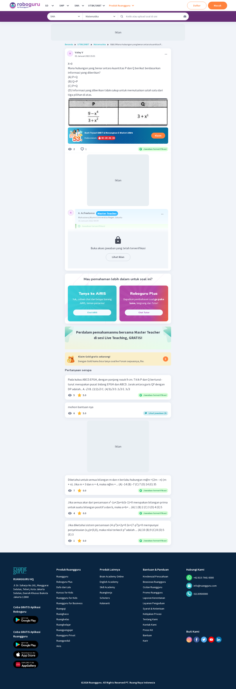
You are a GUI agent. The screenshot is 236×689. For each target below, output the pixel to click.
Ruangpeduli (63, 640)
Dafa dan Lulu (63, 587)
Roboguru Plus (64, 581)
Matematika (100, 44)
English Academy (109, 581)
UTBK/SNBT (95, 5)
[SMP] (68, 5)
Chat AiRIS (92, 312)
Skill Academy (107, 587)
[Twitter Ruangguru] (204, 640)
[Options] (166, 54)
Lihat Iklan (118, 257)
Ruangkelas (62, 619)
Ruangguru (62, 576)
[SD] (53, 5)
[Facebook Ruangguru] (196, 640)
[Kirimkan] (122, 16)
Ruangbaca (62, 614)
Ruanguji (61, 608)
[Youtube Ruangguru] (211, 640)
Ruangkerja (106, 592)
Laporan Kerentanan (154, 598)
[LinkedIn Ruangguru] (219, 640)
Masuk (217, 5)
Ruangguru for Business (69, 603)
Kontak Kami (150, 624)
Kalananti (105, 603)
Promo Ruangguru (153, 592)
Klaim (158, 135)
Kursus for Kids (64, 592)
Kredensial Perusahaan (155, 576)
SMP (61, 5)
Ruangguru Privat (65, 635)
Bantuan (147, 635)
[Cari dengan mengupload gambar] (185, 16)
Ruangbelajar (63, 624)
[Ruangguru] (20, 571)
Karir (145, 640)
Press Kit (148, 630)
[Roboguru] (26, 5)
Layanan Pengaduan (154, 603)
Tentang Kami (150, 619)
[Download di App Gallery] (31, 664)
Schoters (105, 598)
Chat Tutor (143, 312)
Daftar (196, 5)
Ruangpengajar (64, 630)
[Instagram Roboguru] (189, 640)
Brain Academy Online (112, 576)
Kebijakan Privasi (152, 614)
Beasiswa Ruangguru (154, 581)
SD (46, 5)
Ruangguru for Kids (66, 598)
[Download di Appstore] (31, 654)
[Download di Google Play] (31, 620)
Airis (58, 646)
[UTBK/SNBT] (104, 5)
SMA (76, 5)
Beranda (69, 44)
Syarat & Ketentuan (153, 608)
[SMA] (83, 5)
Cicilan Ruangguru (152, 587)
